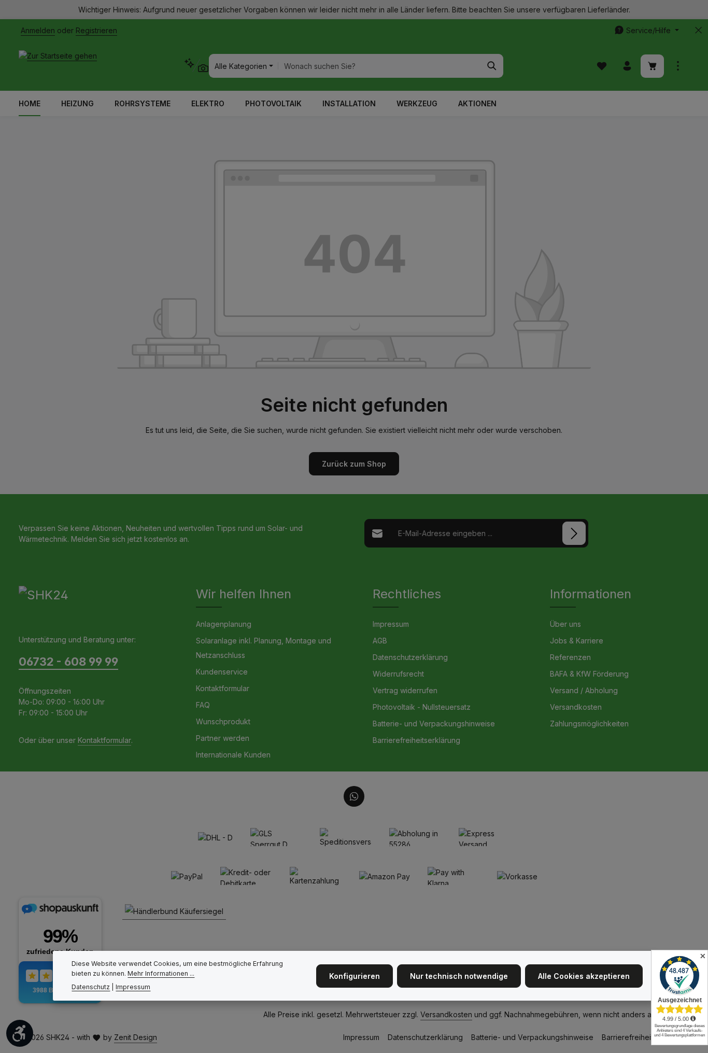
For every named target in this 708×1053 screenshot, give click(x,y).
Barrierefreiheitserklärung (416, 740)
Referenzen (570, 657)
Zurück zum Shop (354, 463)
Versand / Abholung (584, 690)
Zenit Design (135, 1037)
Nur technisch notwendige (459, 975)
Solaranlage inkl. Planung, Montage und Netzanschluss (263, 647)
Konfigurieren (354, 975)
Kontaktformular (104, 740)
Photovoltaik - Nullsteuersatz (422, 707)
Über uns (565, 624)
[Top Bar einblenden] (677, 66)
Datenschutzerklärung (410, 657)
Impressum (391, 624)
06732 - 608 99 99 (68, 661)
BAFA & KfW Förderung (589, 673)
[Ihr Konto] (627, 66)
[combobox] (380, 66)
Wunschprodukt (223, 721)
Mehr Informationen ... (161, 973)
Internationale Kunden (233, 754)
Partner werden (222, 738)
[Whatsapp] (354, 796)
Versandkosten (576, 707)
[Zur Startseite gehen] (58, 66)
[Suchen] (492, 66)
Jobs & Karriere (576, 640)
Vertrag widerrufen (405, 690)
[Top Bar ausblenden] (698, 30)
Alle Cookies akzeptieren (584, 975)
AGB (380, 640)
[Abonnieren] (574, 533)
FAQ (203, 704)
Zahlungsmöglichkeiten (589, 723)
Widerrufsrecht (398, 673)
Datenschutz (91, 987)
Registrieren (96, 30)
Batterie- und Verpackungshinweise (434, 723)
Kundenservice (222, 671)
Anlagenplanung (223, 624)
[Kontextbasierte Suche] (196, 65)
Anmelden (38, 30)
